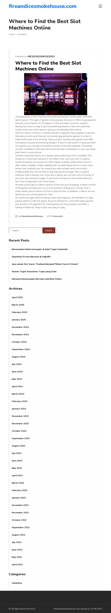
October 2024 (19, 341)
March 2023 (18, 482)
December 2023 (20, 416)
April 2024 (17, 386)
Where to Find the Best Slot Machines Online (48, 66)
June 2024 (17, 371)
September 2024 (21, 349)
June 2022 (17, 549)
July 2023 (17, 453)
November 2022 (20, 512)
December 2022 (20, 505)
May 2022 (17, 557)
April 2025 (17, 297)
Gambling (17, 583)
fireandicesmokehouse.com (24, 6)
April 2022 (17, 564)
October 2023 (19, 431)
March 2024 (18, 393)
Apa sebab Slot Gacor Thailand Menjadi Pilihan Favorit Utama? (45, 264)
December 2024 (20, 327)
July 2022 (17, 542)
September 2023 (21, 438)
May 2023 (17, 468)
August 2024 (18, 356)
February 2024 (19, 401)
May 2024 (17, 379)
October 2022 (19, 520)
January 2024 (19, 408)
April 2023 (17, 475)
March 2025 (18, 304)
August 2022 (18, 534)
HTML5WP (96, 608)
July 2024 (17, 364)
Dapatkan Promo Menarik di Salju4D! (31, 256)
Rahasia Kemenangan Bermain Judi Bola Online (37, 278)
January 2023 (19, 497)
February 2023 (19, 490)
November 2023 (20, 423)
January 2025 (19, 319)
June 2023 (17, 460)
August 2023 (18, 445)
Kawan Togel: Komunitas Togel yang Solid (34, 271)
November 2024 (20, 334)
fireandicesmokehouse (32, 216)
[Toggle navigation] (100, 6)
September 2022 (21, 527)
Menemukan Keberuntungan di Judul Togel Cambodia (40, 249)
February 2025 (19, 312)
